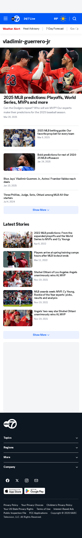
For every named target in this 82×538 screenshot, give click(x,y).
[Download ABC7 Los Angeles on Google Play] (34, 491)
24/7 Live (29, 19)
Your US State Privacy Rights (18, 509)
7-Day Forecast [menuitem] (55, 28)
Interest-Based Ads (64, 509)
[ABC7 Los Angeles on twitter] (17, 481)
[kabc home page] (10, 424)
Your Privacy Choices (32, 505)
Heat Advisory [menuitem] (31, 28)
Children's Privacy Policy (59, 505)
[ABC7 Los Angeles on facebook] (8, 481)
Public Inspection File (15, 513)
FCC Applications (38, 513)
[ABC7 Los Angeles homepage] (15, 18)
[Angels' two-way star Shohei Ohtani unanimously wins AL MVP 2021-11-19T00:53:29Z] (17, 318)
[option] (13, 29)
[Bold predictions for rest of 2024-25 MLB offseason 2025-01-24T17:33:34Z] (19, 162)
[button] (5, 18)
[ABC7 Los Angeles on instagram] (27, 481)
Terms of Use (43, 509)
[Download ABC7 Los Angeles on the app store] (13, 491)
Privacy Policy (11, 505)
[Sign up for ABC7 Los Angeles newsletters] (36, 481)
